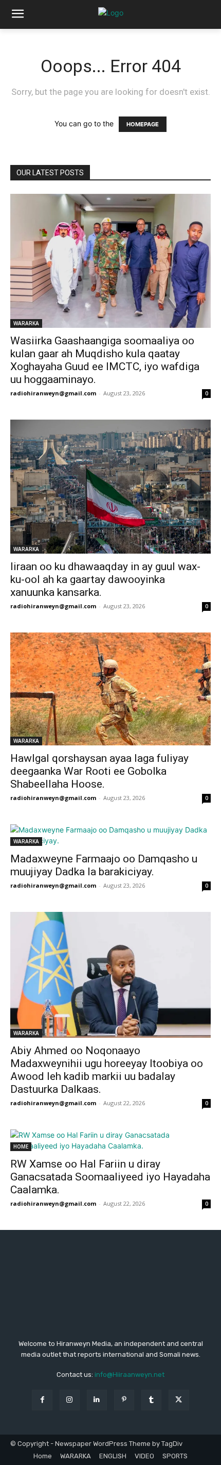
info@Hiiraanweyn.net (129, 1374)
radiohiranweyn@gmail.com (53, 393)
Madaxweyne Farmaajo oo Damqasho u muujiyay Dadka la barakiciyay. (103, 865)
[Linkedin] (97, 1400)
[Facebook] (42, 1400)
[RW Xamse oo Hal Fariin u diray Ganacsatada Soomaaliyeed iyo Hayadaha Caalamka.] (110, 1140)
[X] (179, 1400)
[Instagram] (70, 1400)
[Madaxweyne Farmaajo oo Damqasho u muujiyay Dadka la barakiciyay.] (110, 835)
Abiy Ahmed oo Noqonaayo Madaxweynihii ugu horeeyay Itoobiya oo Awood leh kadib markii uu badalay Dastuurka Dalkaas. (106, 1069)
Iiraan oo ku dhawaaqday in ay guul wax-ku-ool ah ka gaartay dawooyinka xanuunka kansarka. (105, 579)
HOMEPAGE (142, 124)
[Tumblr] (151, 1400)
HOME (20, 1146)
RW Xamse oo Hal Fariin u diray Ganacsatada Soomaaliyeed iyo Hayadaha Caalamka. (110, 1177)
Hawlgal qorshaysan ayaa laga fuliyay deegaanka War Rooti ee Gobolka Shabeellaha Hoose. (99, 771)
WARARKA (26, 323)
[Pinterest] (124, 1400)
